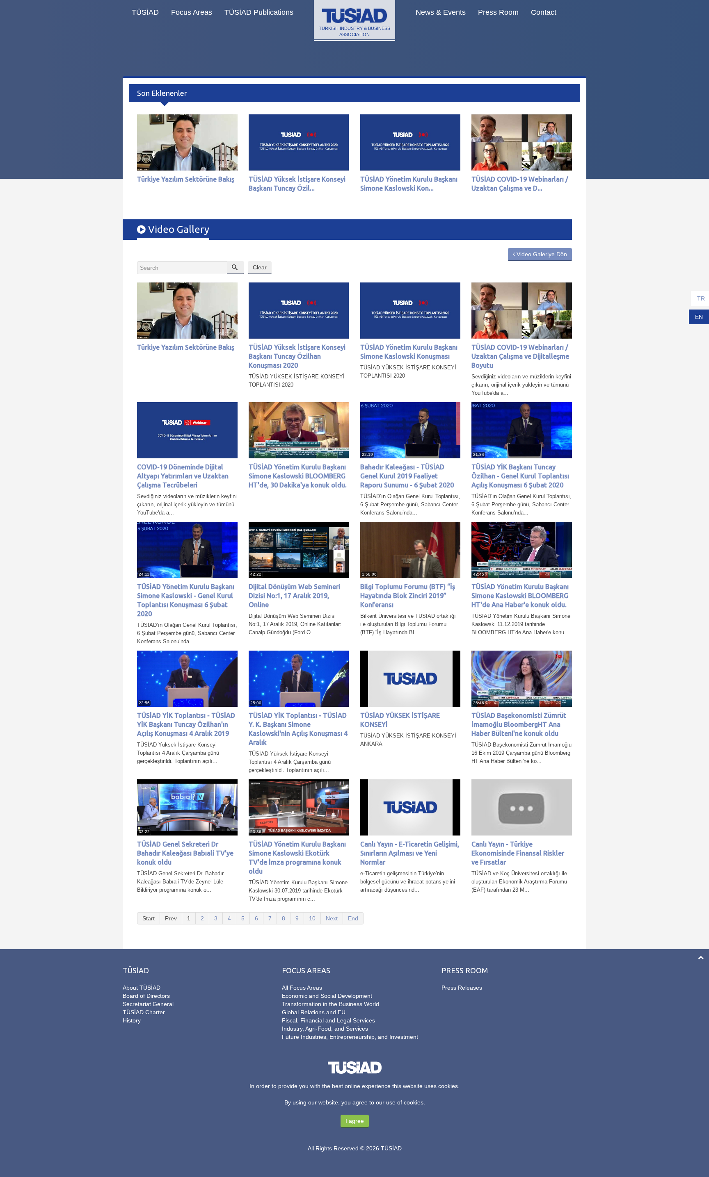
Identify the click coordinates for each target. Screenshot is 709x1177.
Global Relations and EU (313, 1012)
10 (312, 918)
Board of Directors (146, 996)
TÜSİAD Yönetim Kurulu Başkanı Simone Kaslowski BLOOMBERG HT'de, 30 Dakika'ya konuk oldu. (298, 476)
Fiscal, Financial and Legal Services (328, 1020)
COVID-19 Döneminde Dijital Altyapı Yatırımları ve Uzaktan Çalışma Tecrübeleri (183, 476)
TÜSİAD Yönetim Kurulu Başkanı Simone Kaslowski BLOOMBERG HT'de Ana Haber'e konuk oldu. (520, 595)
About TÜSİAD (141, 987)
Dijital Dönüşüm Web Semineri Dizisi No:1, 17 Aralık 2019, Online (294, 595)
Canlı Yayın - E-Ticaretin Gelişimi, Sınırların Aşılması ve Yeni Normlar (409, 853)
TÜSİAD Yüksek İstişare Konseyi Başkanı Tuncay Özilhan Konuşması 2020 (297, 356)
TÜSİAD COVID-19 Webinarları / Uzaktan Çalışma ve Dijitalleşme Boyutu (520, 356)
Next (332, 918)
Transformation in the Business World (330, 1004)
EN (699, 317)
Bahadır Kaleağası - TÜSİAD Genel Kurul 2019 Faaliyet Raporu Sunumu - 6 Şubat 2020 (407, 476)
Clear (260, 267)
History (132, 1020)
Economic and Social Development (327, 996)
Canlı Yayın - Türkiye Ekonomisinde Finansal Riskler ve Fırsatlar (517, 853)
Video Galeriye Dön (541, 254)
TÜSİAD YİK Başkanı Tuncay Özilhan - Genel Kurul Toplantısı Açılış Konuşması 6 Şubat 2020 (520, 476)
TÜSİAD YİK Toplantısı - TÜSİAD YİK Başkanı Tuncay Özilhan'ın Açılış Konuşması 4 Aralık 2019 (186, 724)
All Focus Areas (302, 987)
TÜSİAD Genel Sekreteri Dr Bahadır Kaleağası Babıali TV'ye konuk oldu (185, 853)
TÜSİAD (145, 12)
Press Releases (461, 987)
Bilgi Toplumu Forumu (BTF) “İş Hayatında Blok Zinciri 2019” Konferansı (407, 595)
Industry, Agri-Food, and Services (325, 1028)
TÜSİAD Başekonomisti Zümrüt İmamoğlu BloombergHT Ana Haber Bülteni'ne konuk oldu (518, 724)
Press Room (498, 12)
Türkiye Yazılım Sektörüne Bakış (185, 179)
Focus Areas (191, 12)
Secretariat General (148, 1004)
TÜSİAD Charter (144, 1012)
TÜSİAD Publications (258, 12)
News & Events (441, 12)
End (353, 918)
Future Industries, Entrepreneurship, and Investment (350, 1037)
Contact (543, 12)
